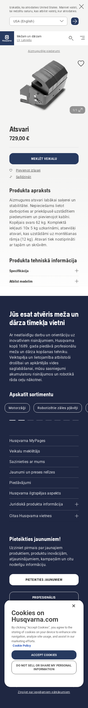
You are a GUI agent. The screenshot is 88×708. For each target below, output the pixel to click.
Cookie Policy (22, 645)
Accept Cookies (44, 655)
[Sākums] (7, 38)
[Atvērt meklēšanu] (71, 38)
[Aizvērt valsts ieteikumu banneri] (81, 6)
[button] (81, 63)
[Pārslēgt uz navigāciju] (82, 38)
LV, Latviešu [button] (24, 40)
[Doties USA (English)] (75, 21)
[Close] (74, 606)
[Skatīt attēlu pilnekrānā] (44, 86)
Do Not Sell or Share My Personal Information (44, 667)
